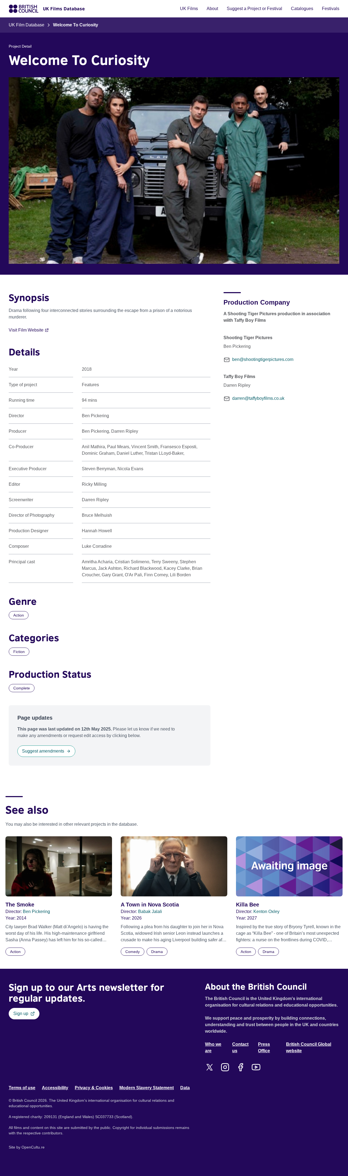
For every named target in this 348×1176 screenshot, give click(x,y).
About (212, 8)
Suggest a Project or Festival (254, 8)
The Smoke (19, 905)
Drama (157, 951)
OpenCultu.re (33, 1147)
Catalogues (302, 8)
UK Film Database (26, 25)
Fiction (19, 651)
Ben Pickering (36, 911)
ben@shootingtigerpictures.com (262, 359)
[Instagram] (224, 1067)
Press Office (264, 1047)
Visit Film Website (26, 330)
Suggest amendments (43, 751)
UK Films (189, 8)
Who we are (213, 1047)
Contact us (240, 1047)
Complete (21, 688)
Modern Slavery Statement (146, 1087)
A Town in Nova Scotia (150, 905)
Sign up (20, 1013)
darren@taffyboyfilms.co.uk (258, 398)
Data (185, 1087)
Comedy (132, 951)
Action (18, 615)
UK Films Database (64, 8)
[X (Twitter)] (209, 1067)
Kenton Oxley (266, 911)
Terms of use (22, 1087)
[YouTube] (255, 1067)
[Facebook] (240, 1067)
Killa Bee (247, 905)
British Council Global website (308, 1047)
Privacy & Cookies (94, 1087)
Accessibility (55, 1087)
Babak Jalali (150, 911)
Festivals (330, 8)
